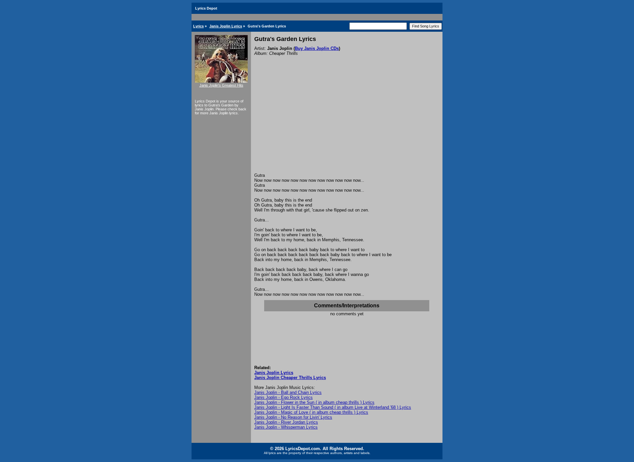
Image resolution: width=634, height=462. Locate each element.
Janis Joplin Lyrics (225, 26)
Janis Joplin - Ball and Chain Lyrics (288, 392)
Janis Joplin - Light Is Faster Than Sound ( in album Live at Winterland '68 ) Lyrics (332, 407)
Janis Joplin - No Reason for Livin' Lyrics (293, 417)
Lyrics (198, 26)
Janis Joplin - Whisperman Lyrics (286, 427)
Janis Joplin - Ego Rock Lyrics (283, 397)
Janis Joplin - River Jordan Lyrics (286, 422)
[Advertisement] (346, 123)
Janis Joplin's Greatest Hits (221, 85)
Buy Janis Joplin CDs (317, 48)
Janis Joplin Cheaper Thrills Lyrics (290, 377)
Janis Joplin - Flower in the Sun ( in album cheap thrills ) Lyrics (314, 402)
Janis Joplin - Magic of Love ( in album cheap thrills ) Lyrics (311, 412)
